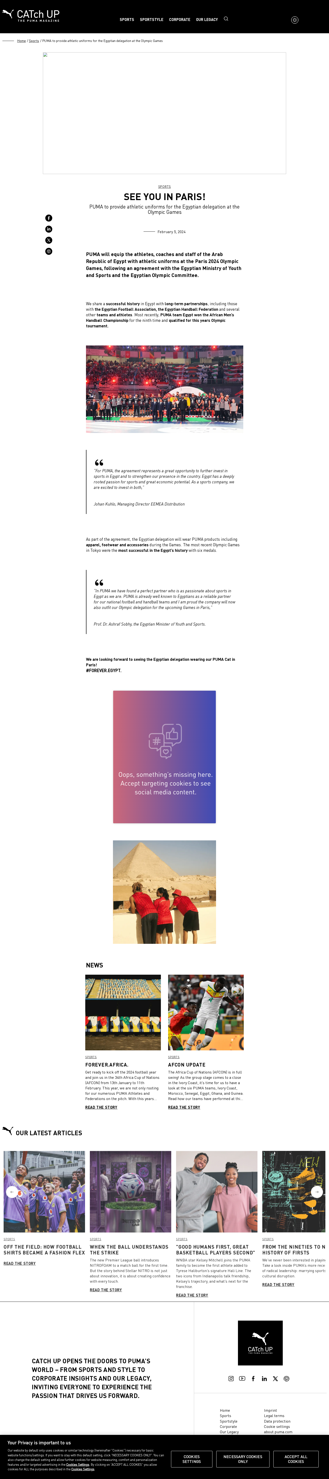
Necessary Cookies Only (243, 1459)
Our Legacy (207, 19)
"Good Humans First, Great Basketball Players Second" (215, 1249)
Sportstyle (151, 19)
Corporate (179, 19)
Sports (127, 19)
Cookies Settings (192, 1459)
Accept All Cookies (296, 1459)
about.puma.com (278, 1431)
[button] (12, 1192)
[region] (164, 1457)
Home (21, 41)
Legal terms (274, 1415)
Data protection (277, 1421)
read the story (101, 1107)
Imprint (270, 1410)
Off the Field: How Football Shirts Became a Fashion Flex (44, 1249)
